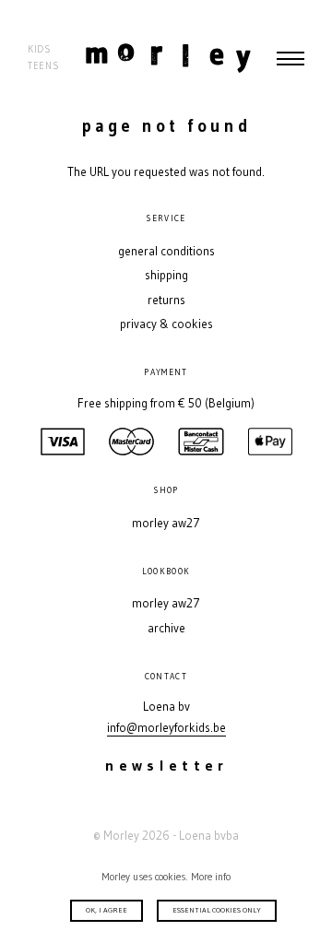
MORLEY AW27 (166, 523)
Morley (168, 58)
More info (211, 876)
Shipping (166, 275)
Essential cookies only (216, 909)
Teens (43, 66)
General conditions (166, 251)
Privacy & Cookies (166, 324)
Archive (166, 628)
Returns (166, 300)
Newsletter (166, 765)
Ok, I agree (106, 909)
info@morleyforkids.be (166, 728)
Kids (40, 49)
